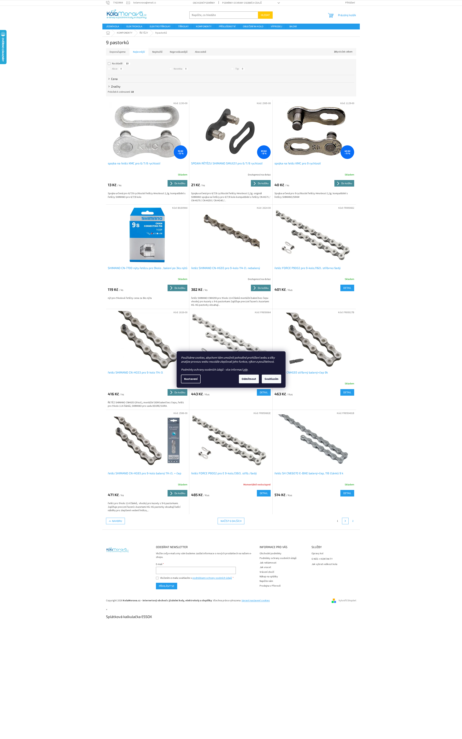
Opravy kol (317, 553)
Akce (117, 69)
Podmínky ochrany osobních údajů (242, 3)
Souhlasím (271, 379)
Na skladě (120, 63)
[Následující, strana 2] (345, 521)
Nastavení (191, 379)
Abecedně (200, 52)
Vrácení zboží (267, 572)
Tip (239, 69)
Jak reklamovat (268, 563)
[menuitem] (112, 26)
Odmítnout (249, 379)
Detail (347, 287)
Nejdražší (157, 52)
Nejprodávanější (179, 52)
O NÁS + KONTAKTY (322, 559)
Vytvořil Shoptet (347, 600)
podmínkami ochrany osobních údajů (212, 578)
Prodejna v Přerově (270, 586)
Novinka (180, 69)
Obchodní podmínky (204, 3)
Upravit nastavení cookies (256, 600)
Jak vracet (265, 567)
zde (245, 370)
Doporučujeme (118, 52)
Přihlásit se (166, 585)
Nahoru (117, 520)
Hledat (265, 15)
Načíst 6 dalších (231, 520)
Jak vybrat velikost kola (324, 564)
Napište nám (266, 581)
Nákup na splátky (269, 576)
